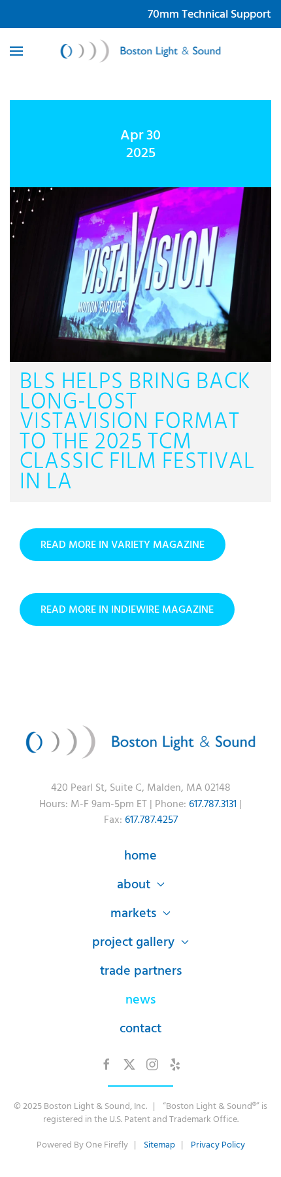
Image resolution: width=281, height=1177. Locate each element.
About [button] (133, 884)
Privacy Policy (218, 1144)
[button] (16, 51)
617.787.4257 (151, 819)
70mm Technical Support (209, 14)
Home (140, 855)
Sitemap (159, 1144)
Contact (140, 1028)
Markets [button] (133, 913)
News (140, 999)
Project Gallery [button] (133, 942)
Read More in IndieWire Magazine (127, 609)
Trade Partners (141, 970)
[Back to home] (141, 51)
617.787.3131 (213, 803)
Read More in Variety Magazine (123, 544)
